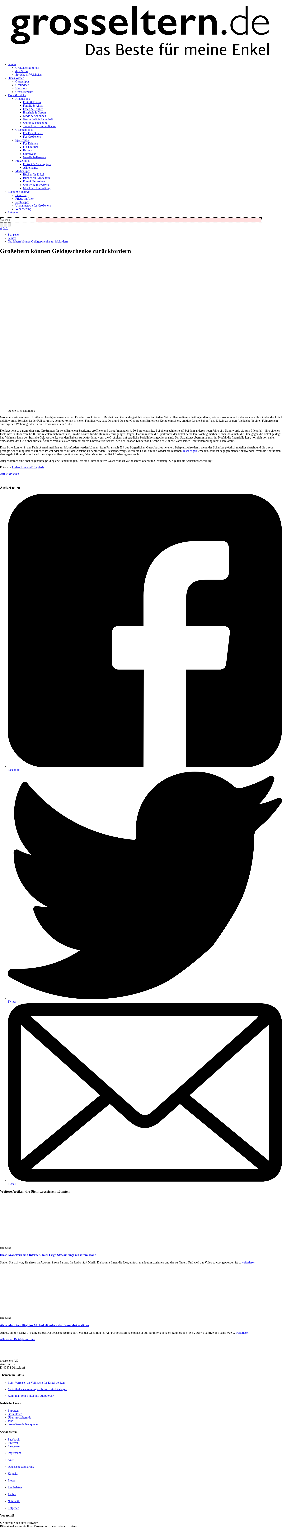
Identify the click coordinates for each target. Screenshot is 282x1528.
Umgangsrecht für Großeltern (33, 205)
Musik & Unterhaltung (36, 188)
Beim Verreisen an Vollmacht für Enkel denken (36, 1382)
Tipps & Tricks (17, 95)
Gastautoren (15, 1414)
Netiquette (14, 1501)
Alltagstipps (22, 98)
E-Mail (12, 1184)
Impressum (14, 1452)
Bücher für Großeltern (36, 178)
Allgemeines (30, 167)
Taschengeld (190, 450)
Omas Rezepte (24, 91)
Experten (13, 1410)
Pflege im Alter (24, 198)
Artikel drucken (9, 473)
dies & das (21, 71)
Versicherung (23, 209)
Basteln (27, 150)
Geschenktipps (24, 129)
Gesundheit (22, 85)
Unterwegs (29, 153)
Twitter (12, 1001)
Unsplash (38, 467)
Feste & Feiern (32, 102)
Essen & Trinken (33, 109)
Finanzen (20, 195)
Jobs (10, 1421)
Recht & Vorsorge (19, 191)
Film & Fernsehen (34, 181)
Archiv (12, 1494)
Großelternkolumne (27, 67)
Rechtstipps (22, 202)
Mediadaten (15, 1487)
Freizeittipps (22, 160)
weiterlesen (248, 1262)
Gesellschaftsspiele (34, 157)
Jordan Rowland (22, 467)
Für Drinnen (30, 143)
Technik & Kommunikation (39, 126)
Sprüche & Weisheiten (28, 74)
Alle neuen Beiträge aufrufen (17, 1339)
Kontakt (12, 1473)
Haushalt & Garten (34, 112)
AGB (11, 1459)
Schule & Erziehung (35, 122)
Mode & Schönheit (34, 116)
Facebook (14, 769)
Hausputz (21, 88)
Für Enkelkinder (33, 133)
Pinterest (13, 1443)
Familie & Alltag (33, 105)
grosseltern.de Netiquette (23, 1424)
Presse (11, 1480)
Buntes (12, 64)
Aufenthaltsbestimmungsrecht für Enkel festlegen (37, 1389)
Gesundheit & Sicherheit (38, 119)
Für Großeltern (32, 136)
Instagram (14, 1446)
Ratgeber (13, 212)
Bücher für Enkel (33, 174)
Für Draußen (31, 147)
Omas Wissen (16, 78)
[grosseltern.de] (141, 31)
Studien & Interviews (36, 184)
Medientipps (22, 171)
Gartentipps (22, 81)
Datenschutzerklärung (21, 1466)
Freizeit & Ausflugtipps (37, 164)
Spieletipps (22, 140)
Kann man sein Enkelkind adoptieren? (31, 1395)
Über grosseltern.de (19, 1417)
